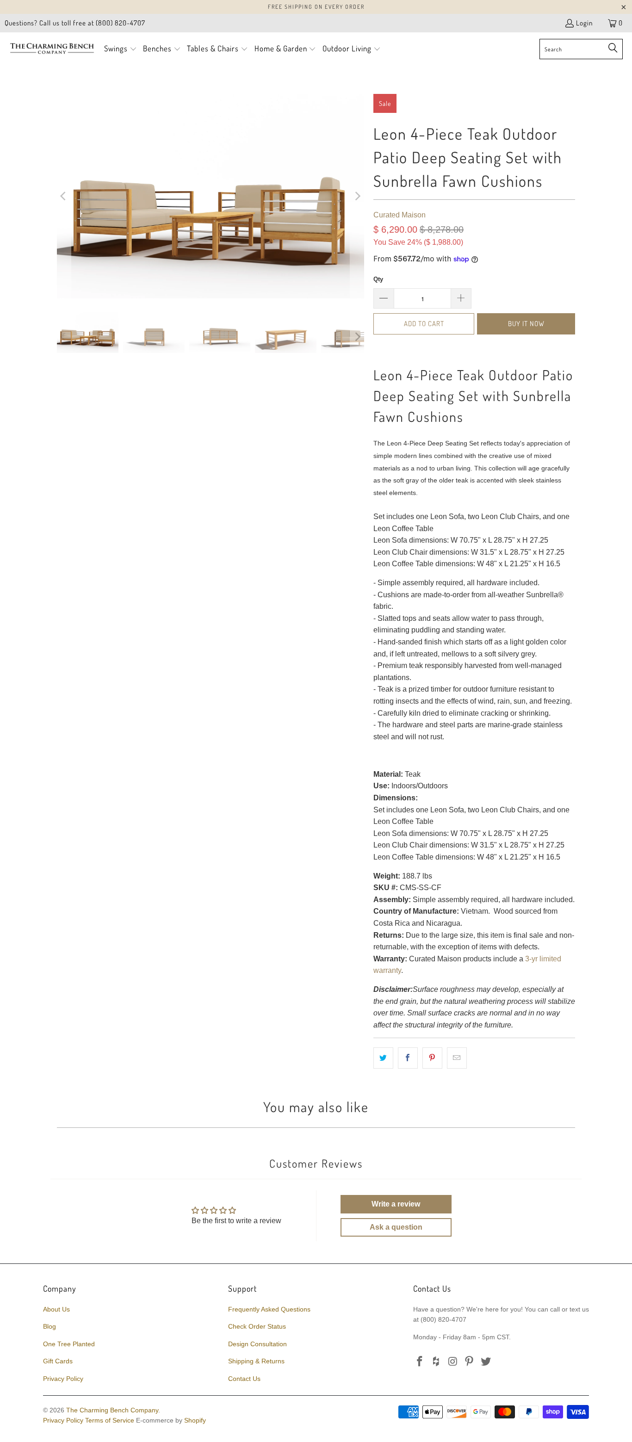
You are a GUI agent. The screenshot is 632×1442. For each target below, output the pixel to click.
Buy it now (526, 323)
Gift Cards (58, 1361)
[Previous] (63, 196)
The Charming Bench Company (112, 1410)
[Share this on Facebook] (408, 1058)
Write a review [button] (396, 1204)
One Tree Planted (69, 1344)
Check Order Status (257, 1326)
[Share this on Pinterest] (432, 1058)
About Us (56, 1309)
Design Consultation (257, 1344)
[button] (120, 49)
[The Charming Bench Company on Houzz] (437, 1362)
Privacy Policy (63, 1378)
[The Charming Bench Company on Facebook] (420, 1362)
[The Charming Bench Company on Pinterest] (470, 1362)
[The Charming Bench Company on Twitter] (486, 1362)
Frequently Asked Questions (269, 1309)
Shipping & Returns (256, 1361)
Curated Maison (399, 215)
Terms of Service (109, 1420)
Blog (49, 1326)
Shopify (195, 1420)
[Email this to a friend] (457, 1058)
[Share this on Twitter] (383, 1058)
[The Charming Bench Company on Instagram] (453, 1362)
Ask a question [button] (396, 1227)
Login (584, 23)
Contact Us (244, 1378)
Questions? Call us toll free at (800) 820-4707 (75, 23)
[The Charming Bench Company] (52, 49)
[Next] (357, 196)
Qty (378, 279)
